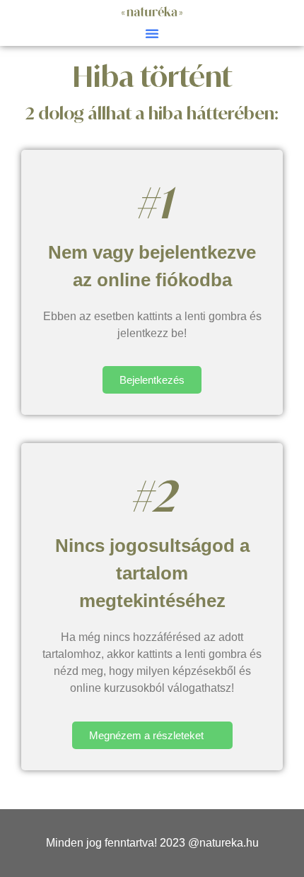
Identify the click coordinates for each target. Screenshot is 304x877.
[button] (152, 33)
